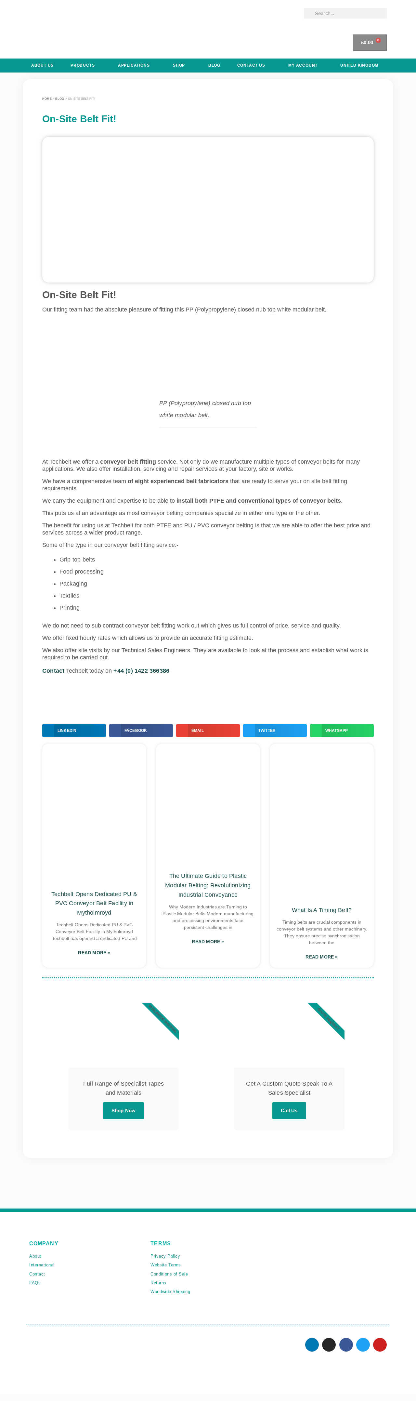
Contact (53, 670)
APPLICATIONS (134, 65)
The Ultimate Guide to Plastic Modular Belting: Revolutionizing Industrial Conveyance (208, 885)
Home (47, 98)
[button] (74, 730)
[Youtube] (380, 1345)
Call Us (289, 1110)
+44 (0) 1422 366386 (141, 670)
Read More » (94, 952)
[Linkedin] (312, 1345)
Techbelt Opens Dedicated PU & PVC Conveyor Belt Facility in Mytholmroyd (94, 903)
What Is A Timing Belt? (322, 910)
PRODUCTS (83, 65)
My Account (303, 65)
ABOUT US (42, 65)
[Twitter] (363, 1345)
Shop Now (123, 1110)
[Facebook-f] (346, 1345)
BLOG (214, 65)
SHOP (179, 65)
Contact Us (251, 65)
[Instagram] (329, 1345)
